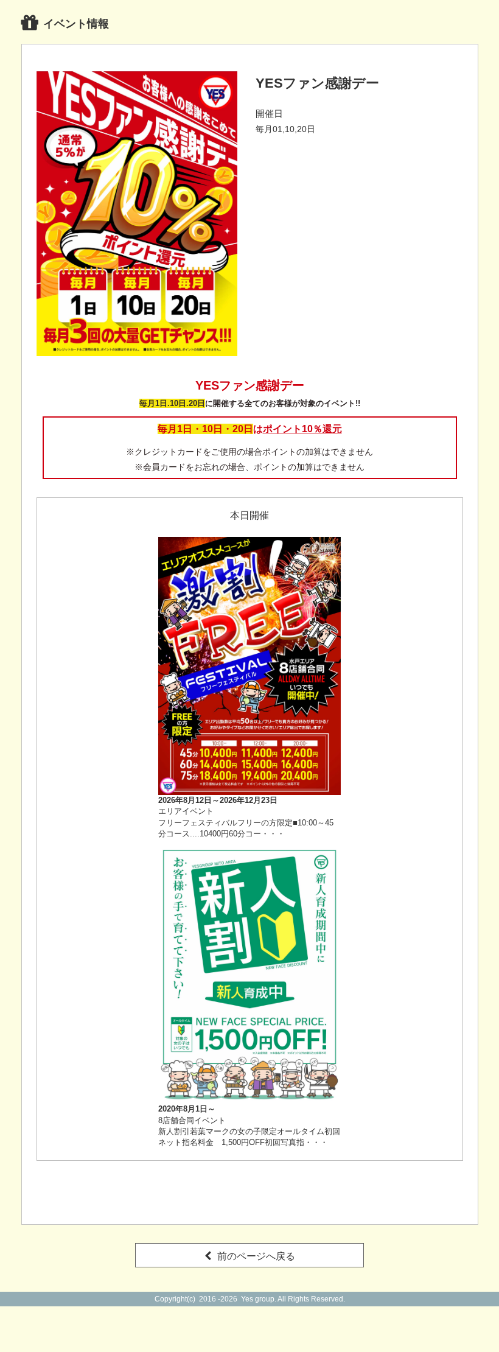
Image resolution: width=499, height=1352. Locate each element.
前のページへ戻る (256, 1256)
